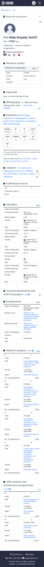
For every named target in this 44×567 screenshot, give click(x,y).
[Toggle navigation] (40, 3)
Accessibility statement (26, 564)
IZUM (13, 561)
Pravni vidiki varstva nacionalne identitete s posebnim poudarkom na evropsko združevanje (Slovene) (31, 455)
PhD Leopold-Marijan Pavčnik (30, 536)
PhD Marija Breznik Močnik (31, 405)
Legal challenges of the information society (31, 501)
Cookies (12, 564)
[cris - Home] (7, 3)
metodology (23, 115)
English (31, 554)
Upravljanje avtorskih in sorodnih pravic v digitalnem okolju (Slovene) (31, 422)
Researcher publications (16, 16)
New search (6, 10)
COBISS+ (7, 108)
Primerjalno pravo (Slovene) (31, 526)
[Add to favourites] (40, 22)
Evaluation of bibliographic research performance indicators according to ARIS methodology (19, 121)
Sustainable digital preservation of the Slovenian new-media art (31, 364)
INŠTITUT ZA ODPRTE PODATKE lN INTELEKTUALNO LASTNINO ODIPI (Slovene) (31, 316)
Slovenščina (17, 554)
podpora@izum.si (31, 558)
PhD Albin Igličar (31, 469)
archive (25, 161)
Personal (28, 105)
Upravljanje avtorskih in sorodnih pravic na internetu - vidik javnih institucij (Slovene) (31, 391)
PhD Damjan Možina (29, 512)
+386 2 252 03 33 (15, 558)
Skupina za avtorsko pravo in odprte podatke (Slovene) (31, 326)
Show (25, 294)
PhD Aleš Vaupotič (31, 375)
